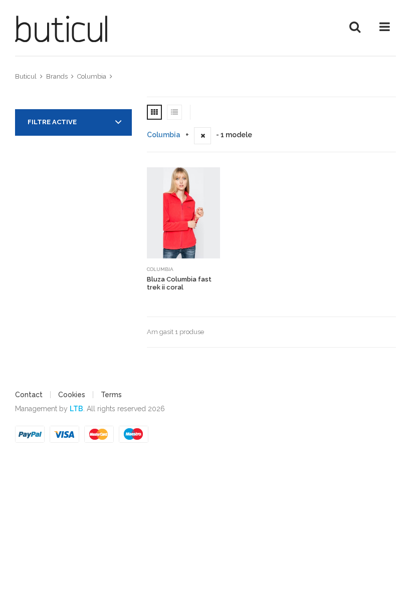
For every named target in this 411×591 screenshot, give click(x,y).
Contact (29, 394)
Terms (111, 394)
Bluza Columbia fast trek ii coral (179, 283)
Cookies (71, 394)
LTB (76, 409)
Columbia (163, 135)
